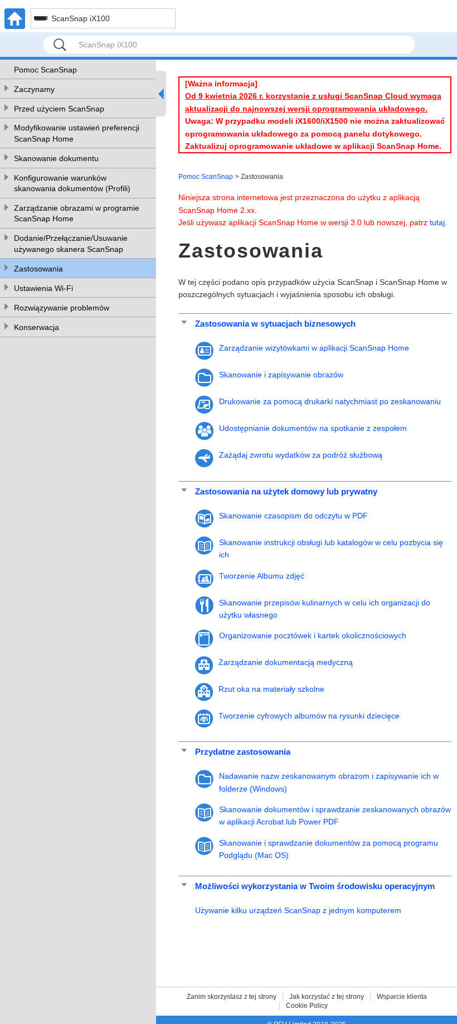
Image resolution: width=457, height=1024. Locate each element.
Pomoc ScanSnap (45, 69)
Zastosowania (38, 268)
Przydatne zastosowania (242, 751)
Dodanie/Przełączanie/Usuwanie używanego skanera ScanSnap (71, 244)
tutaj (437, 222)
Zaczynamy (34, 89)
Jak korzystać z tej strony (326, 997)
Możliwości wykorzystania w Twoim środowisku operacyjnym (315, 886)
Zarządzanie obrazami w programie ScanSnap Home (76, 213)
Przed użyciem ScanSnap (59, 108)
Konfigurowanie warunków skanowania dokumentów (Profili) (72, 183)
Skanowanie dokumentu (56, 158)
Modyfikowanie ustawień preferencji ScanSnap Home (76, 133)
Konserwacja (36, 327)
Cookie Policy (307, 1006)
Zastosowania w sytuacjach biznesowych (275, 323)
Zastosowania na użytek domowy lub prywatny (286, 491)
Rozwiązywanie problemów (61, 307)
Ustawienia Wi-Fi (43, 288)
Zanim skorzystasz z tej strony (231, 997)
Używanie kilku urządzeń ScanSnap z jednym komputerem (298, 910)
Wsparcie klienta (402, 997)
